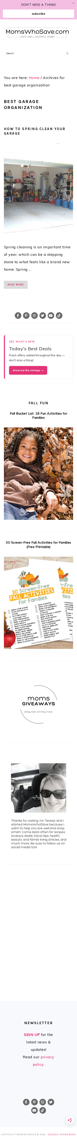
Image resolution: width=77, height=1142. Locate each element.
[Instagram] (34, 315)
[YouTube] (51, 315)
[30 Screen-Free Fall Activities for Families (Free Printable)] (38, 604)
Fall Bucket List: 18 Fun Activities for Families (38, 415)
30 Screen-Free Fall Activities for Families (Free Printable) (38, 544)
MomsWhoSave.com (37, 32)
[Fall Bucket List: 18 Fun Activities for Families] (38, 474)
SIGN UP (32, 1034)
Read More (16, 284)
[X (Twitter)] (42, 315)
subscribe (38, 14)
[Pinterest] (26, 315)
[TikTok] (59, 315)
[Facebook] (18, 315)
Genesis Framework (62, 1134)
